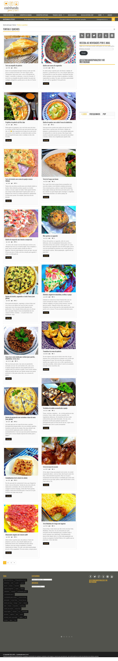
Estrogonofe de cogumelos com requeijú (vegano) (86, 19)
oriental (14, 611)
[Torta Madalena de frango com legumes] (59, 507)
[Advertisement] (97, 95)
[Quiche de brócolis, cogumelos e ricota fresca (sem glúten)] (21, 280)
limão (9, 606)
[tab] (84, 114)
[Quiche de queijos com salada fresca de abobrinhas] (59, 106)
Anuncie (110, 15)
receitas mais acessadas (10, 617)
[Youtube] (111, 576)
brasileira (16, 585)
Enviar (84, 53)
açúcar (22, 583)
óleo (15, 620)
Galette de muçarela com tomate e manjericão (18, 239)
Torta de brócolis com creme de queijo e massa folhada (18, 180)
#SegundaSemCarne (20, 580)
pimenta (6, 614)
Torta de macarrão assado (50, 467)
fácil (20, 603)
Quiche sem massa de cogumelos (52, 65)
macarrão (15, 606)
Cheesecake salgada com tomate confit (16, 535)
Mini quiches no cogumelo (50, 236)
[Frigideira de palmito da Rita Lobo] (21, 106)
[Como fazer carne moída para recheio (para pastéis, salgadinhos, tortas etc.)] (21, 341)
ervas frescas (22, 600)
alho (12, 583)
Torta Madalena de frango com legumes (54, 524)
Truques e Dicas (57, 15)
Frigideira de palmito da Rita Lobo (15, 122)
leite (5, 606)
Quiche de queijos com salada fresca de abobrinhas (57, 122)
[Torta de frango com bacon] (59, 163)
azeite (17, 583)
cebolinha (6, 591)
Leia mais (8, 83)
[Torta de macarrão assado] (59, 451)
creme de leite (22, 597)
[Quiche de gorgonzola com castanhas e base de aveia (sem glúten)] (21, 401)
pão (17, 614)
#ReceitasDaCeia (8, 580)
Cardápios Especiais (42, 15)
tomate (6, 620)
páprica (12, 614)
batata (11, 585)
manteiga (22, 606)
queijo (21, 614)
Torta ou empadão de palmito (13, 65)
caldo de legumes (8, 588)
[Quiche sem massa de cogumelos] (59, 49)
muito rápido (7, 611)
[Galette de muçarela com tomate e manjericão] (21, 223)
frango (15, 603)
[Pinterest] (107, 576)
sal (25, 617)
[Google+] (99, 576)
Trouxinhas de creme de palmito (52, 351)
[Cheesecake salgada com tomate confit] (21, 518)
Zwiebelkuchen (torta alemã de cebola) (16, 478)
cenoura (13, 591)
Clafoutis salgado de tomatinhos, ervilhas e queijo (57, 294)
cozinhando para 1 (22, 591)
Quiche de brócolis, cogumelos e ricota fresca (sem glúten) (20, 297)
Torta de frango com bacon (50, 179)
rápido (21, 617)
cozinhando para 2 (9, 594)
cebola (22, 588)
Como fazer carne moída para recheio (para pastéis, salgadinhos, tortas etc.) (20, 358)
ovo (19, 611)
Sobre (100, 15)
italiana (25, 603)
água (11, 620)
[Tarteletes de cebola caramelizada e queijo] (59, 392)
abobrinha (6, 583)
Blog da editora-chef (87, 15)
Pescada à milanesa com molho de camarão (48, 19)
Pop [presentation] (104, 114)
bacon (5, 585)
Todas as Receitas (8, 15)
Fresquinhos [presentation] (95, 114)
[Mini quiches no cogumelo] (59, 220)
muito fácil (17, 608)
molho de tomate (8, 608)
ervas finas (14, 600)
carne (16, 588)
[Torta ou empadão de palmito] (21, 49)
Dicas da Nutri (72, 15)
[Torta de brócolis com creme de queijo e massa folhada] (21, 163)
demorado (6, 600)
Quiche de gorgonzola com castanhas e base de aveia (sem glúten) (20, 418)
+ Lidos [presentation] (84, 114)
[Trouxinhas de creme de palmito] (59, 335)
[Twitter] (94, 576)
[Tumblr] (103, 576)
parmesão (24, 611)
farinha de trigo (8, 603)
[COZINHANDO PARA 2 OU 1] (11, 6)
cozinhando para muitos (10, 597)
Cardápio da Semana (26, 15)
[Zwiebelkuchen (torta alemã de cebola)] (21, 462)
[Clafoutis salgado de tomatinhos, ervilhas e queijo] (59, 278)
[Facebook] (90, 576)
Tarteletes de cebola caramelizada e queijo (55, 408)
